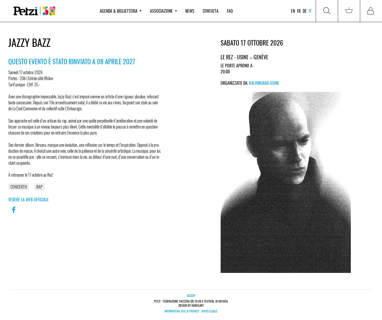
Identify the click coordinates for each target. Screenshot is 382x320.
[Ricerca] (327, 11)
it (310, 11)
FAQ (230, 11)
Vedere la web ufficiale (28, 199)
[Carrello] (349, 11)
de (305, 11)
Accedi (191, 295)
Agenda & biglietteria (118, 11)
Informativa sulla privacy (181, 311)
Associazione (161, 11)
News (189, 11)
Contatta (211, 11)
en (293, 11)
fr (299, 11)
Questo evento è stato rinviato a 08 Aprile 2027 (71, 61)
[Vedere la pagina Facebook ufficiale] (13, 213)
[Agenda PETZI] (52, 11)
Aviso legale (209, 311)
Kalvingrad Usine (264, 83)
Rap (39, 187)
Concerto (18, 187)
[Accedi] (371, 11)
